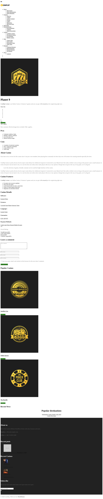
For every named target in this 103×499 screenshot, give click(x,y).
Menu (6, 199)
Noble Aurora (5, 355)
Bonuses (6, 45)
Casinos (5, 32)
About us (9, 16)
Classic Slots (10, 40)
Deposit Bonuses (11, 49)
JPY (7, 218)
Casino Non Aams (51, 416)
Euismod (3, 199)
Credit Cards (4, 225)
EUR (2, 218)
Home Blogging (10, 13)
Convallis (3, 205)
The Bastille (4, 400)
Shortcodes (9, 22)
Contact (8, 17)
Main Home (9, 10)
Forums (8, 20)
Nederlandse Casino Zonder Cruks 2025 (51, 414)
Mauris (10, 205)
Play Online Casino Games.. (10, 452)
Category (9, 29)
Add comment (4, 264)
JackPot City (4, 311)
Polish (6, 212)
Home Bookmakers (11, 12)
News (5, 52)
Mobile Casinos (10, 37)
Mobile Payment (18, 225)
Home (5, 9)
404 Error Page (10, 24)
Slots (5, 39)
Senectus (14, 205)
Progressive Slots (11, 43)
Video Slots (9, 44)
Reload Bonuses (10, 48)
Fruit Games (10, 41)
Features (6, 14)
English (2, 212)
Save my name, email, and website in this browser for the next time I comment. (23, 261)
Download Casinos (11, 35)
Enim (6, 205)
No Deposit (9, 51)
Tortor (17, 205)
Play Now (3, 122)
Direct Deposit (10, 225)
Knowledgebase (7, 27)
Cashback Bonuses (11, 47)
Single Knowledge (11, 31)
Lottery (8, 21)
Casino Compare (11, 18)
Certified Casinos (11, 33)
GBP (4, 218)
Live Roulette (10, 36)
